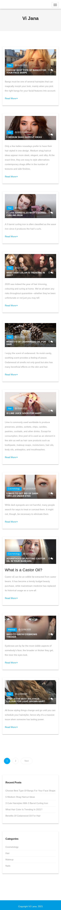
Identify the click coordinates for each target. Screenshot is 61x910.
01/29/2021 (22, 337)
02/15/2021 (22, 268)
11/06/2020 (26, 629)
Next (27, 761)
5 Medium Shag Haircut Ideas (24, 137)
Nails (7, 865)
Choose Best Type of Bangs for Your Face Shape (26, 71)
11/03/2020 (22, 694)
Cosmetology (14, 488)
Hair (10, 65)
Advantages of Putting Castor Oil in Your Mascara (25, 559)
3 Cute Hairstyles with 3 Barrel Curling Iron (26, 803)
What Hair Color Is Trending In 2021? (23, 809)
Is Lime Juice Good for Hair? (23, 413)
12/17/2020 (31, 554)
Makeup (11, 629)
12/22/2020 (31, 488)
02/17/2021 (22, 132)
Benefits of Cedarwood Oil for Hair (23, 815)
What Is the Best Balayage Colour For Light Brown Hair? (25, 700)
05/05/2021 (22, 65)
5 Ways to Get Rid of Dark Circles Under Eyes (22, 494)
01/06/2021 (22, 408)
